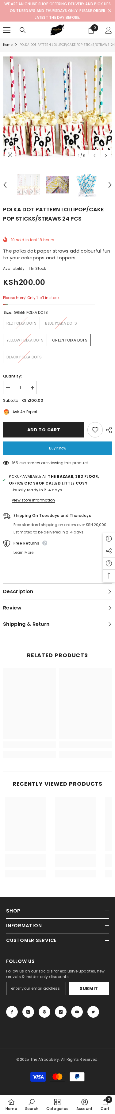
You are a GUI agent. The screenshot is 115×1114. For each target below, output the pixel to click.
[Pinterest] (44, 1012)
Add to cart (44, 430)
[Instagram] (28, 1012)
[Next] (106, 155)
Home (8, 44)
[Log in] (108, 30)
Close (109, 11)
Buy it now (57, 448)
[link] (29, 744)
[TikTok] (61, 1012)
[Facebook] (12, 1012)
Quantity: (12, 376)
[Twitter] (93, 1012)
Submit (89, 988)
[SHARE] (107, 430)
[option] (57, 107)
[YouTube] (77, 1012)
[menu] (6, 30)
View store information (33, 500)
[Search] (22, 30)
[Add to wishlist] (95, 429)
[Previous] (94, 155)
